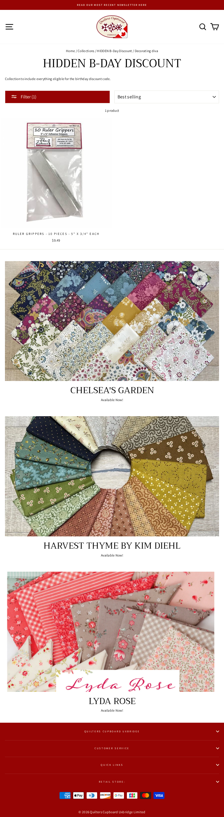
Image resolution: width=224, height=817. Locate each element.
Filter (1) (28, 97)
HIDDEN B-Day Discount (114, 51)
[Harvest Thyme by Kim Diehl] (112, 476)
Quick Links (112, 765)
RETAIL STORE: (112, 782)
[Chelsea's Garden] (112, 321)
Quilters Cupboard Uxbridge (112, 731)
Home (70, 51)
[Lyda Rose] (112, 632)
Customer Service (112, 748)
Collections (86, 51)
